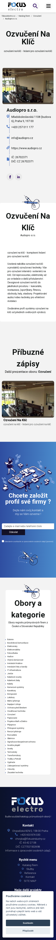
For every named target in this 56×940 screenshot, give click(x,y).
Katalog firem (24, 16)
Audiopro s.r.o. (11, 19)
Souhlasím (28, 923)
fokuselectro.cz (8, 16)
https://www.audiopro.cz (26, 148)
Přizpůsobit (28, 930)
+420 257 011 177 (22, 127)
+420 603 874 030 (30, 834)
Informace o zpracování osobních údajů (27, 850)
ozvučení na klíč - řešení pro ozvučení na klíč (27, 424)
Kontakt (30, 877)
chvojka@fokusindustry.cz (30, 839)
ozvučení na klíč (15, 420)
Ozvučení (37, 16)
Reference (30, 873)
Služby (30, 869)
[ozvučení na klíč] (17, 6)
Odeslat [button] (13, 532)
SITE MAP (30, 881)
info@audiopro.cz (22, 138)
